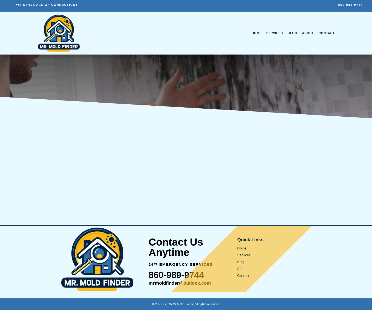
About (308, 33)
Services (274, 33)
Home (257, 33)
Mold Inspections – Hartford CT (102, 187)
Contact (327, 33)
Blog (292, 33)
